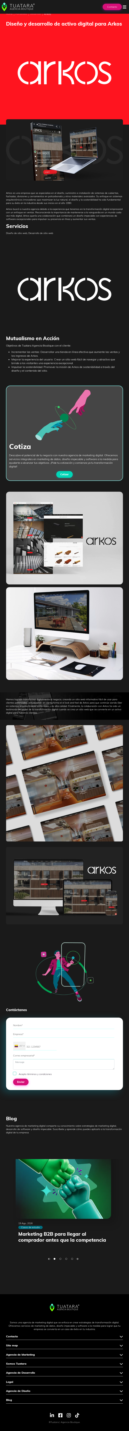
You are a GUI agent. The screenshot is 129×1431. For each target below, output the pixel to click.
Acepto (35, 1074)
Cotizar (64, 474)
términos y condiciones (39, 1074)
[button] (49, 1259)
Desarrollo (35, 13)
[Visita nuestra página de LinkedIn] (52, 1415)
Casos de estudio (30, 1227)
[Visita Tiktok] (77, 1415)
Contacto (112, 6)
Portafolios (21, 13)
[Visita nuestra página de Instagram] (69, 1415)
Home (9, 13)
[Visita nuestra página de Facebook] (60, 1415)
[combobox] (19, 1046)
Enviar (21, 1081)
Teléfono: (17, 1039)
